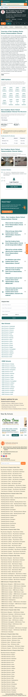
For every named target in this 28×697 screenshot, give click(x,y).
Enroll (23, 463)
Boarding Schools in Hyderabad (8, 499)
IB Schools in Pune (16, 640)
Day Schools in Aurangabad (19, 479)
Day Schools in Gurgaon (6, 489)
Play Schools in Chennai (6, 533)
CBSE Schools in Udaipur (6, 601)
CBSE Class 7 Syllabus (17, 95)
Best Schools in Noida (7, 355)
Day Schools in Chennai (6, 471)
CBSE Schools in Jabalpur (8, 386)
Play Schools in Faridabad (7, 553)
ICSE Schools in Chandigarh (21, 628)
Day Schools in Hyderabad (18, 471)
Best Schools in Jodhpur (7, 351)
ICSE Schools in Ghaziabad (7, 631)
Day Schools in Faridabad (7, 491)
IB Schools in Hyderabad (17, 638)
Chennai (6, 7)
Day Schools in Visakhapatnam (8, 485)
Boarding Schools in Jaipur (21, 505)
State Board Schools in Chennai (8, 656)
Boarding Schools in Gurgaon (7, 521)
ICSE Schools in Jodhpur (17, 620)
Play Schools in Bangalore (6, 531)
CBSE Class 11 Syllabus (17, 102)
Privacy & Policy (19, 694)
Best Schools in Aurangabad (8, 349)
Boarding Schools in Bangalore (7, 495)
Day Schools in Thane (6, 481)
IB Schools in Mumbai (6, 640)
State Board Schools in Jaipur (7, 670)
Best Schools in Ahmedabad (7, 575)
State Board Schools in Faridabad (8, 690)
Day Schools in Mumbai (6, 473)
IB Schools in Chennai (6, 638)
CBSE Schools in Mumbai (8, 373)
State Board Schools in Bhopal (7, 676)
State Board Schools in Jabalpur (8, 668)
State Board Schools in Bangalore (8, 652)
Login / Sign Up (14, 186)
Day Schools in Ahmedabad (7, 487)
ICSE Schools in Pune (6, 616)
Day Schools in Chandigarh (20, 487)
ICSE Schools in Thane (20, 622)
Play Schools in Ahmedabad (7, 549)
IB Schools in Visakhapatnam (7, 646)
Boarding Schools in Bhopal (20, 511)
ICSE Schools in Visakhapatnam (8, 626)
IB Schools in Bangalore (6, 636)
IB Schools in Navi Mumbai (18, 648)
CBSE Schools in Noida (7, 392)
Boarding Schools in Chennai (21, 497)
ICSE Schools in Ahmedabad (7, 628)
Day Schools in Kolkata (18, 469)
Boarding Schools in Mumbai (7, 501)
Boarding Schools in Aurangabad (8, 509)
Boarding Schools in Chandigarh (8, 519)
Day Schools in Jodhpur (6, 479)
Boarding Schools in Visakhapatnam (9, 515)
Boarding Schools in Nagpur (20, 503)
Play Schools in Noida (6, 545)
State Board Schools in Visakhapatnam (9, 680)
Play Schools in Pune (17, 535)
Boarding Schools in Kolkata (7, 497)
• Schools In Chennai (5, 403)
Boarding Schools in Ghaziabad (8, 527)
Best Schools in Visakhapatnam (8, 573)
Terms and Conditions (10, 694)
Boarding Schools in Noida (7, 513)
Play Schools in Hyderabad (19, 533)
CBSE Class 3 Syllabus (17, 89)
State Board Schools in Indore (7, 664)
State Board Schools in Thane (7, 674)
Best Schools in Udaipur (21, 573)
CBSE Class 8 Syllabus (24, 95)
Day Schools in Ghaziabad (19, 491)
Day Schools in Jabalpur (6, 477)
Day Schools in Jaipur (17, 477)
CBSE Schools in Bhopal (8, 388)
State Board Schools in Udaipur (8, 682)
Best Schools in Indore (7, 341)
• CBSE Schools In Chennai (17, 403)
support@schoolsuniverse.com (10, 451)
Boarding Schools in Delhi (19, 513)
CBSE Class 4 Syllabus (24, 89)
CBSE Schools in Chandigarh (7, 603)
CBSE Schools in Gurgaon (8, 390)
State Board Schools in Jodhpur (8, 672)
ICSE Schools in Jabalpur (18, 618)
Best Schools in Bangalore (8, 328)
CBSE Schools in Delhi (7, 394)
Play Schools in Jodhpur (6, 541)
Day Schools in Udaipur (21, 485)
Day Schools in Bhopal (17, 481)
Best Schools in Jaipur (7, 339)
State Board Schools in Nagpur (8, 666)
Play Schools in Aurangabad (19, 541)
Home (2, 7)
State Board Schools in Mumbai (8, 660)
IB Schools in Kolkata (16, 636)
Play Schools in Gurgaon (6, 551)
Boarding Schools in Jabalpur (7, 505)
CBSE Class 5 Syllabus (4, 95)
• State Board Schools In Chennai (8, 407)
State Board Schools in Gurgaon (8, 686)
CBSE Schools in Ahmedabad (19, 601)
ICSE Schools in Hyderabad (7, 614)
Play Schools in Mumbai (6, 535)
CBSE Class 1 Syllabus (4, 89)
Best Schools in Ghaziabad (19, 579)
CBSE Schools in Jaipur (7, 375)
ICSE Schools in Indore (17, 616)
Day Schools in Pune (17, 473)
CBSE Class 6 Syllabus (11, 95)
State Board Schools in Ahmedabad (9, 684)
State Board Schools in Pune (7, 662)
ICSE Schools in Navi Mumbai (20, 629)
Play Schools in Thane (6, 543)
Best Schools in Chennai (8, 330)
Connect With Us (7, 211)
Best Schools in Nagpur (7, 347)
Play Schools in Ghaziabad (19, 553)
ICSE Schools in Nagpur (6, 618)
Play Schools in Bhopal (17, 543)
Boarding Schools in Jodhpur (7, 507)
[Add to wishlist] (14, 23)
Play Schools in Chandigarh (20, 549)
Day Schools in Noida (6, 483)
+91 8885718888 (7, 453)
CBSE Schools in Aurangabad (9, 381)
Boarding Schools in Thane (7, 511)
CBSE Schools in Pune (7, 371)
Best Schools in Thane (7, 343)
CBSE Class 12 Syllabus (24, 102)
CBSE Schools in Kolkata (8, 364)
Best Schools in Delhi (7, 356)
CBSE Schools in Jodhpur (8, 383)
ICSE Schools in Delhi (17, 624)
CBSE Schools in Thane (7, 379)
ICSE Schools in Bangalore (6, 612)
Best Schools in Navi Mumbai (19, 577)
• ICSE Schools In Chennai (7, 405)
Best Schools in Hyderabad (8, 326)
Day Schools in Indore (6, 475)
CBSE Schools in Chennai (8, 366)
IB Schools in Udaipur (19, 646)
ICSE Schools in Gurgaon (6, 629)
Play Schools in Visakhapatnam (8, 547)
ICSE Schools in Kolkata (19, 612)
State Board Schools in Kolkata (8, 654)
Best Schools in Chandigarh (21, 575)
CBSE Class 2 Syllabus (11, 89)
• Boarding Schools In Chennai (19, 408)
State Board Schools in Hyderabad (8, 658)
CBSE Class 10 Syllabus (11, 102)
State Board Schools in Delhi (7, 678)
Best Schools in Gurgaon (8, 332)
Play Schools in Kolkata (18, 531)
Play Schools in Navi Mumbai (19, 551)
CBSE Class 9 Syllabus (4, 102)
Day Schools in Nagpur (17, 475)
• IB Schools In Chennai (18, 405)
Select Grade (4, 118)
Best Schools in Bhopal (7, 345)
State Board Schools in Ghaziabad (8, 692)
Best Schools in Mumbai (7, 337)
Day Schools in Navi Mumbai (19, 489)
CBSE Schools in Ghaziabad (20, 607)
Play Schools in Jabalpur (6, 539)
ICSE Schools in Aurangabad (7, 622)
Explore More (15, 435)
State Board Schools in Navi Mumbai (9, 688)
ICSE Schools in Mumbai (19, 614)
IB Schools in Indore (5, 642)
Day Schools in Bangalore (6, 469)
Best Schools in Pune (7, 334)
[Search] (25, 4)
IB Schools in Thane (5, 644)
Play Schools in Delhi (16, 545)
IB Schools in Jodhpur (16, 642)
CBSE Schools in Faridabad (7, 607)
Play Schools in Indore (6, 537)
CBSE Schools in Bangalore (8, 369)
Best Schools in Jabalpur (8, 353)
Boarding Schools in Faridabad (8, 525)
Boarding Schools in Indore (7, 503)
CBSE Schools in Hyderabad (9, 368)
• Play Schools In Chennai (7, 408)
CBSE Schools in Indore (7, 385)
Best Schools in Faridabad (7, 579)
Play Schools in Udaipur (21, 547)
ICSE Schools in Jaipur (6, 620)
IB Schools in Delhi (15, 644)
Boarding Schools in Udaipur (7, 517)
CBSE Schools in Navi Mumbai (8, 605)
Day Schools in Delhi (16, 483)
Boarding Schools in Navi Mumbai (8, 523)
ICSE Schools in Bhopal (6, 624)
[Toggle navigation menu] (26, 1)
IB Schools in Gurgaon (6, 648)
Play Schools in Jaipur (18, 539)
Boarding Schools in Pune (20, 501)
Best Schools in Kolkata (7, 336)
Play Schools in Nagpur (17, 537)
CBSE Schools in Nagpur (8, 377)
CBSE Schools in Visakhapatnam (8, 599)
